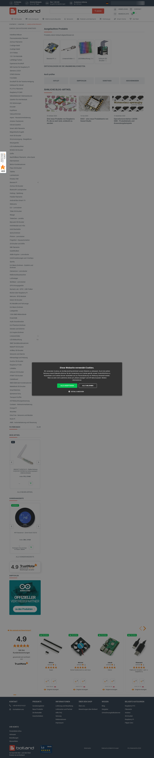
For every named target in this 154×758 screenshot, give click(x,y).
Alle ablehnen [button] (87, 385)
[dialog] (77, 379)
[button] (77, 391)
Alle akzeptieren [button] (67, 385)
